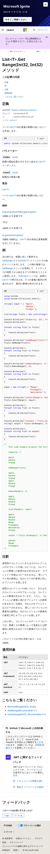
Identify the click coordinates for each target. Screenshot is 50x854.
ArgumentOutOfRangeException (19, 211)
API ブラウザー (16, 51)
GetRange (7, 260)
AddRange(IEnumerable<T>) (22, 710)
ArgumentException (12, 235)
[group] (25, 143)
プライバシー (15, 842)
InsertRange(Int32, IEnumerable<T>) (27, 714)
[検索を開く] (34, 29)
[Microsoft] (25, 30)
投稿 (4, 842)
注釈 (6, 89)
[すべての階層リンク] (4, 51)
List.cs (12, 120)
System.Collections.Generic (24, 110)
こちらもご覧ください (14, 96)
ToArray (22, 275)
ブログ (38, 838)
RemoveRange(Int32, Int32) (22, 706)
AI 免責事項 (7, 838)
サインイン (43, 30)
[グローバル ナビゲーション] (3, 29)
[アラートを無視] (45, 4)
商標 (15, 850)
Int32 (15, 157)
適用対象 (8, 93)
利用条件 (6, 850)
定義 (6, 82)
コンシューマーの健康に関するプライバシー (21, 846)
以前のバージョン (23, 838)
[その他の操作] (45, 51)
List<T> (13, 127)
